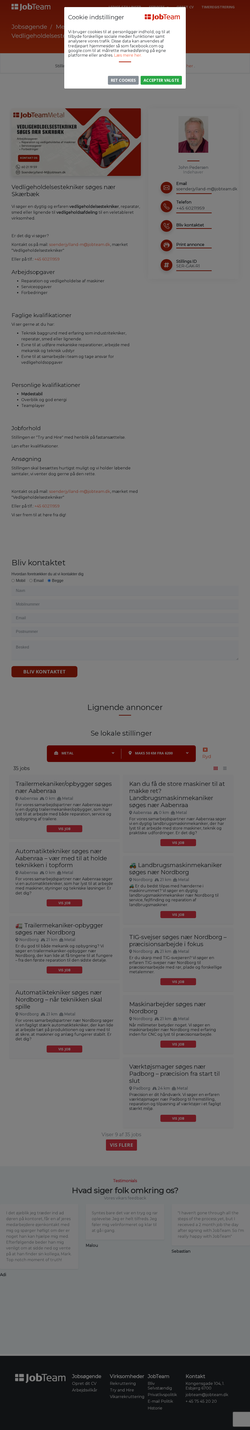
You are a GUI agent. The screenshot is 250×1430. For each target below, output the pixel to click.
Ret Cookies (123, 80)
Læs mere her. (128, 55)
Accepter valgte (161, 80)
